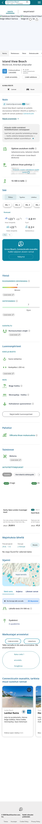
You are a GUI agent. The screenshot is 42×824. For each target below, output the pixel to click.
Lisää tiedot (7, 295)
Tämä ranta (8, 591)
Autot (32, 89)
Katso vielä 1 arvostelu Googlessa (19, 660)
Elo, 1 (7, 205)
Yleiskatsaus (15, 53)
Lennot (13, 89)
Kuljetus (19, 591)
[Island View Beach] (17, 1)
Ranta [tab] (10, 11)
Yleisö (24, 53)
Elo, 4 (38, 205)
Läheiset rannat (32, 591)
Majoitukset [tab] (28, 11)
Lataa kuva (32, 641)
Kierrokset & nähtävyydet (25, 475)
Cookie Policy (24, 821)
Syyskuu (22, 197)
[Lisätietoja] (36, 148)
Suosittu (7, 475)
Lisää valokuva (31, 77)
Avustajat (14, 821)
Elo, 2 (17, 205)
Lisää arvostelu (11, 77)
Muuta (35, 545)
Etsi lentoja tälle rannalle (15, 601)
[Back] (2, 2)
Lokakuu (34, 197)
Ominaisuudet (34, 53)
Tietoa (6, 821)
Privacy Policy (35, 821)
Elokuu (10, 197)
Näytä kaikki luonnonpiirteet (21, 414)
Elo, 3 (28, 205)
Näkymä (21, 256)
